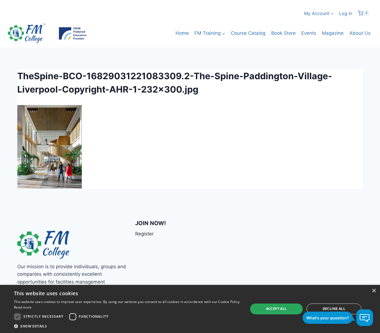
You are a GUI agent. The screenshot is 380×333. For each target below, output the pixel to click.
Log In (345, 13)
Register (144, 234)
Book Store (283, 33)
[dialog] (190, 309)
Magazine (333, 33)
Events (308, 33)
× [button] (374, 291)
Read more (23, 307)
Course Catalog (248, 33)
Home (182, 33)
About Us (360, 33)
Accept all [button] (276, 308)
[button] (127, 326)
